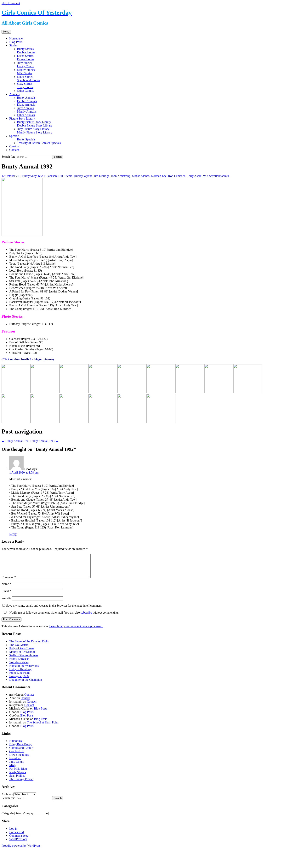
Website (6, 598)
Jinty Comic (16, 761)
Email (6, 591)
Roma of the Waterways (24, 665)
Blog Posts (15, 42)
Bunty (26, 176)
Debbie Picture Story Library (34, 125)
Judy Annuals (25, 108)
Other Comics (25, 90)
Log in (13, 828)
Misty (12, 765)
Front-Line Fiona (19, 672)
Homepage (16, 38)
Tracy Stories (25, 87)
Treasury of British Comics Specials (39, 142)
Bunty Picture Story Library (34, 122)
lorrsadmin (222, 176)
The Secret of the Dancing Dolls (29, 641)
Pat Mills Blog (18, 768)
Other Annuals (26, 115)
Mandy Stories (26, 69)
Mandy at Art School (22, 651)
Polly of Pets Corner (21, 648)
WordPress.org (18, 839)
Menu (6, 31)
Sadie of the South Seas (23, 655)
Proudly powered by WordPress (21, 845)
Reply (13, 534)
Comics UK (16, 751)
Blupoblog (15, 740)
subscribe (86, 612)
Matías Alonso (141, 176)
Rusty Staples (17, 772)
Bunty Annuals (26, 97)
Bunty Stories (25, 48)
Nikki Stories (25, 76)
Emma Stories (25, 59)
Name (6, 584)
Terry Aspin (194, 176)
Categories (8, 813)
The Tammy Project (21, 779)
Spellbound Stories (28, 80)
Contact (14, 149)
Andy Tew (36, 176)
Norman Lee (159, 176)
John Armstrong (120, 176)
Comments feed (18, 835)
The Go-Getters (18, 644)
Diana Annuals (26, 104)
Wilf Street (209, 176)
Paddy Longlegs (19, 658)
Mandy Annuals (27, 111)
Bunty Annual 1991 (16, 441)
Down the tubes (19, 754)
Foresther (15, 758)
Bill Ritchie (65, 176)
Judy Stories (24, 62)
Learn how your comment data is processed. (76, 626)
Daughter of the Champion (25, 679)
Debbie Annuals (27, 101)
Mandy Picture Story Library (34, 132)
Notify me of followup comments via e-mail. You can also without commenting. (64, 612)
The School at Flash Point (42, 722)
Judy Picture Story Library (33, 129)
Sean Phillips (17, 775)
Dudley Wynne (83, 176)
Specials (14, 136)
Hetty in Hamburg (20, 669)
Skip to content (11, 3)
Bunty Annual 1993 (44, 441)
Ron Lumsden (176, 176)
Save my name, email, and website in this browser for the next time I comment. (54, 605)
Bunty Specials (26, 139)
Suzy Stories (24, 83)
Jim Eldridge (101, 176)
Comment (9, 577)
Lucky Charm (25, 66)
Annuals (14, 94)
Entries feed (16, 832)
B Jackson (50, 176)
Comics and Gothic (21, 747)
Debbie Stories (26, 52)
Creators (14, 146)
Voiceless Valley (19, 662)
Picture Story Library (22, 118)
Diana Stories (25, 55)
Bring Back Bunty (20, 744)
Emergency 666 (19, 676)
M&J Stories (24, 73)
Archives (7, 794)
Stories (13, 45)
